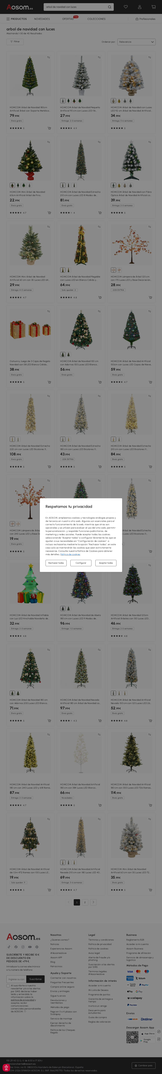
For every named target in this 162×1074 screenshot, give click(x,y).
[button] (6, 1067)
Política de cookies (70, 554)
